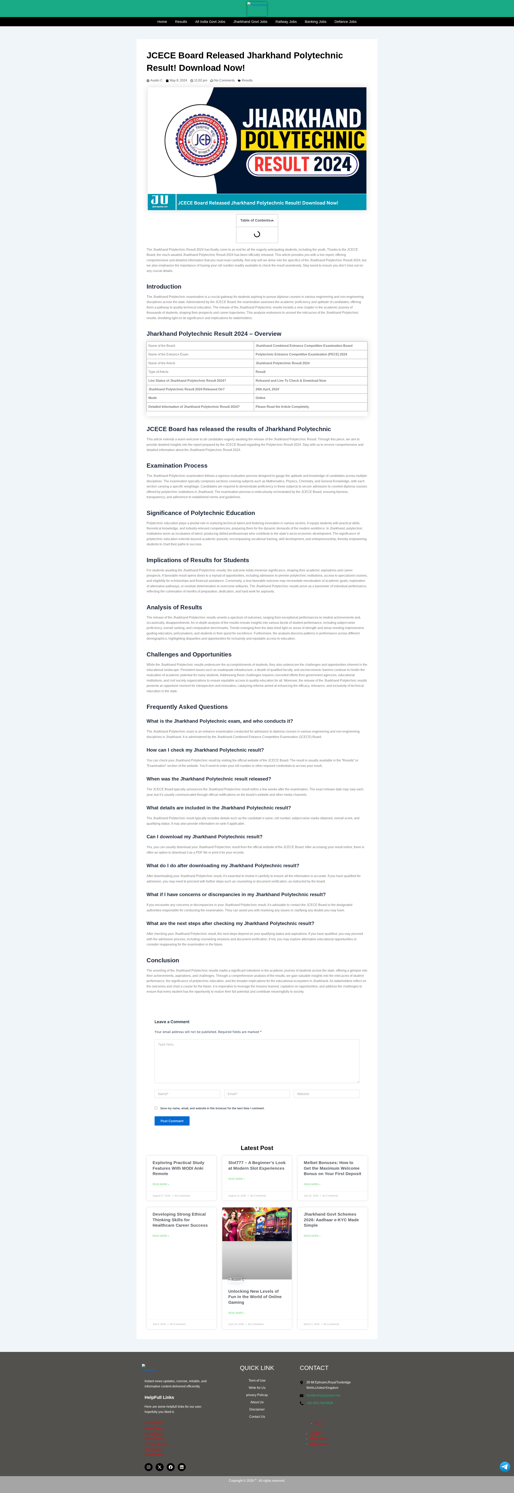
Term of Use (257, 1380)
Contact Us (257, 1416)
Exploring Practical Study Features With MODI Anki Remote (178, 1168)
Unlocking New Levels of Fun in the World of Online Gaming (255, 1297)
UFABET (315, 1433)
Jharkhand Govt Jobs (250, 22)
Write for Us (257, 1387)
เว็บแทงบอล (153, 1449)
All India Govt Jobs (210, 22)
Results (181, 22)
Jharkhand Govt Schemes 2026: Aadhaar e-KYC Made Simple (331, 1219)
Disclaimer (257, 1409)
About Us (257, 1402)
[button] (272, 220)
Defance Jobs (346, 22)
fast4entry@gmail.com (323, 1395)
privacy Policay (257, 1395)
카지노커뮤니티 (156, 1444)
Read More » (161, 1184)
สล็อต (318, 1423)
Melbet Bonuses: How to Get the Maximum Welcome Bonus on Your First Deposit (332, 1168)
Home (162, 22)
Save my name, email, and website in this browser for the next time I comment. (212, 1108)
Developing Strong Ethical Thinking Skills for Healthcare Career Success (180, 1219)
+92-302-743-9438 (319, 1403)
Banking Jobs (315, 22)
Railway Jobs (286, 22)
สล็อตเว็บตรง (154, 1423)
